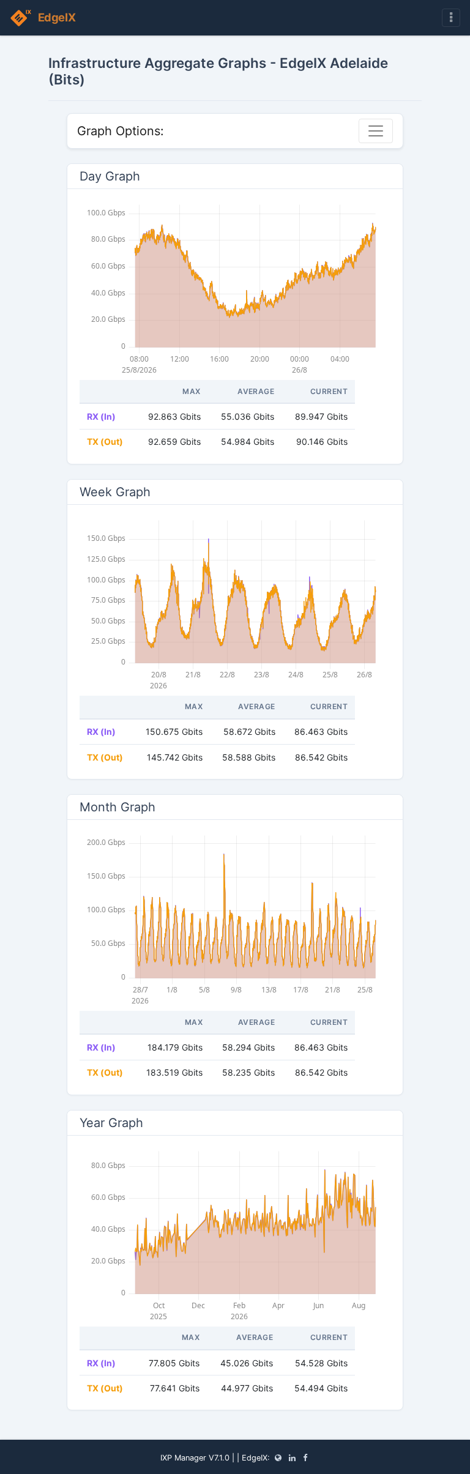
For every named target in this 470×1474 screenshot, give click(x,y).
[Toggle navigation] (451, 18)
